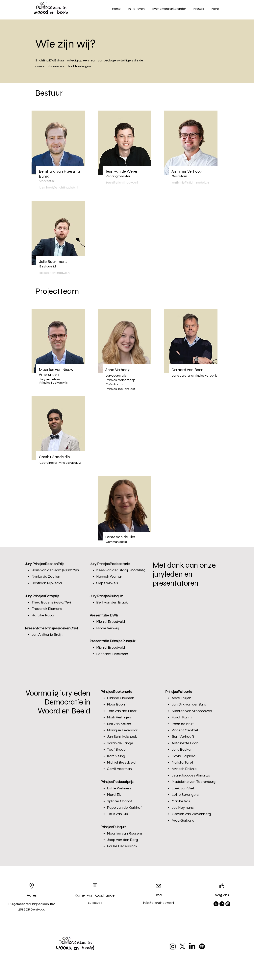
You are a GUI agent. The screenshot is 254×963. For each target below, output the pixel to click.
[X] (216, 903)
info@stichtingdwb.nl (158, 902)
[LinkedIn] (221, 903)
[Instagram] (227, 903)
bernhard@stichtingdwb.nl (58, 187)
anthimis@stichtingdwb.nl (190, 182)
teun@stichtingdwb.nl (122, 182)
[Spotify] (202, 946)
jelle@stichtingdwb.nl (54, 272)
